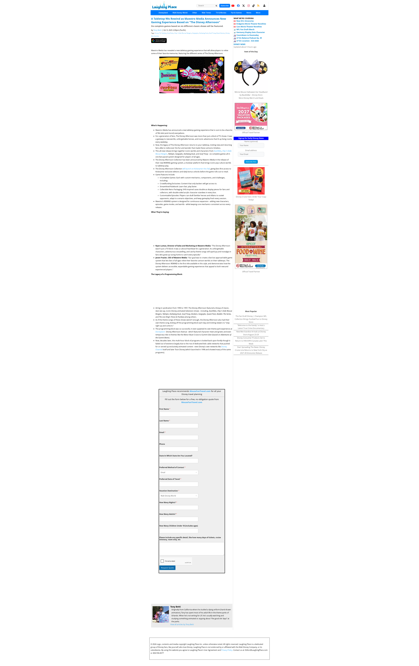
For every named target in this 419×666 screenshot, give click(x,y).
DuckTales (170, 33)
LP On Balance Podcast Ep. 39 (249, 38)
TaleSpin (164, 33)
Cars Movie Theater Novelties (249, 26)
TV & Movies (221, 13)
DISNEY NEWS (239, 44)
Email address (251, 150)
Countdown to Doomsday (247, 35)
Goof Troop (212, 33)
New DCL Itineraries (245, 21)
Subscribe (225, 6)
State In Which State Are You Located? (175, 456)
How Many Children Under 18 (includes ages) (178, 526)
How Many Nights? (168, 502)
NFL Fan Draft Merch (245, 29)
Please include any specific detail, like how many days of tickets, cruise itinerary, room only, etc (190, 538)
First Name (164, 409)
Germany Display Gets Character (250, 32)
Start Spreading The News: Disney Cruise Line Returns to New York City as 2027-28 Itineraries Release (251, 350)
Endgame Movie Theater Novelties (251, 24)
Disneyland (163, 13)
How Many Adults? (168, 514)
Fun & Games (236, 13)
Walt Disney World (180, 13)
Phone (162, 444)
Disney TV (158, 33)
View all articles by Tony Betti (182, 624)
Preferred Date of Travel (170, 479)
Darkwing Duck (203, 33)
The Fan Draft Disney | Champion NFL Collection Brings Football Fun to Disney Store (251, 319)
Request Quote (167, 567)
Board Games (220, 33)
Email (162, 432)
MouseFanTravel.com (200, 391)
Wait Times (206, 13)
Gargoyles (195, 33)
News (248, 13)
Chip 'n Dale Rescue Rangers (183, 33)
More (258, 13)
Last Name (164, 421)
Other (194, 13)
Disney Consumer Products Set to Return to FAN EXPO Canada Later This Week (251, 341)
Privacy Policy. (227, 650)
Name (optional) (251, 141)
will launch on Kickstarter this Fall (196, 169)
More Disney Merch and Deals (251, 98)
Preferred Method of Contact (172, 467)
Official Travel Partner (251, 132)
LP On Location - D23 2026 (247, 41)
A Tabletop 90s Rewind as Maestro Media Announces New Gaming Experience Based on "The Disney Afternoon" (188, 20)
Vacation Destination (169, 491)
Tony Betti (158, 30)
